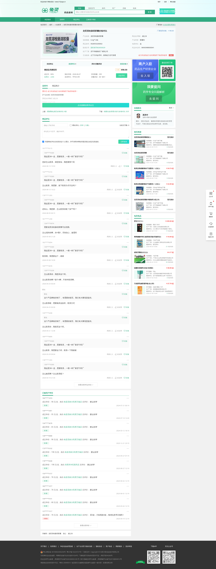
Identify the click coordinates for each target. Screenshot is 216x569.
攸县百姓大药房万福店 (73, 402)
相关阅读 (137, 132)
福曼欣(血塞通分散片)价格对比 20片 (116, 111)
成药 (50, 25)
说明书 (62, 19)
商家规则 (119, 546)
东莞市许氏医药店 (72, 464)
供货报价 (48, 19)
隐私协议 (99, 546)
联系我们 (53, 546)
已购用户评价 (91, 19)
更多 (170, 108)
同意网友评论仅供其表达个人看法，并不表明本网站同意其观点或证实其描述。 (72, 142)
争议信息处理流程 (66, 546)
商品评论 (76, 19)
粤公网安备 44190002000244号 (54, 552)
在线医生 (137, 108)
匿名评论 (75, 125)
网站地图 (173, 2)
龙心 (64, 533)
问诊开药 (121, 75)
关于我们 (43, 546)
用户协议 (109, 546)
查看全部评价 (84, 525)
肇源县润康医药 (50, 69)
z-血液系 (58, 25)
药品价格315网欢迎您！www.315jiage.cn (53, 2)
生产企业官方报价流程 (84, 546)
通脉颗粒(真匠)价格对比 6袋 (57, 111)
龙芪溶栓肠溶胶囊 (55, 533)
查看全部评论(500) (84, 385)
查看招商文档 (107, 563)
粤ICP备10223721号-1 (74, 552)
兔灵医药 (43, 25)
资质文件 (86, 552)
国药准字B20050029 (98, 47)
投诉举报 (129, 546)
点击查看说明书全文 (86, 105)
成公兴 (70, 533)
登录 (159, 2)
